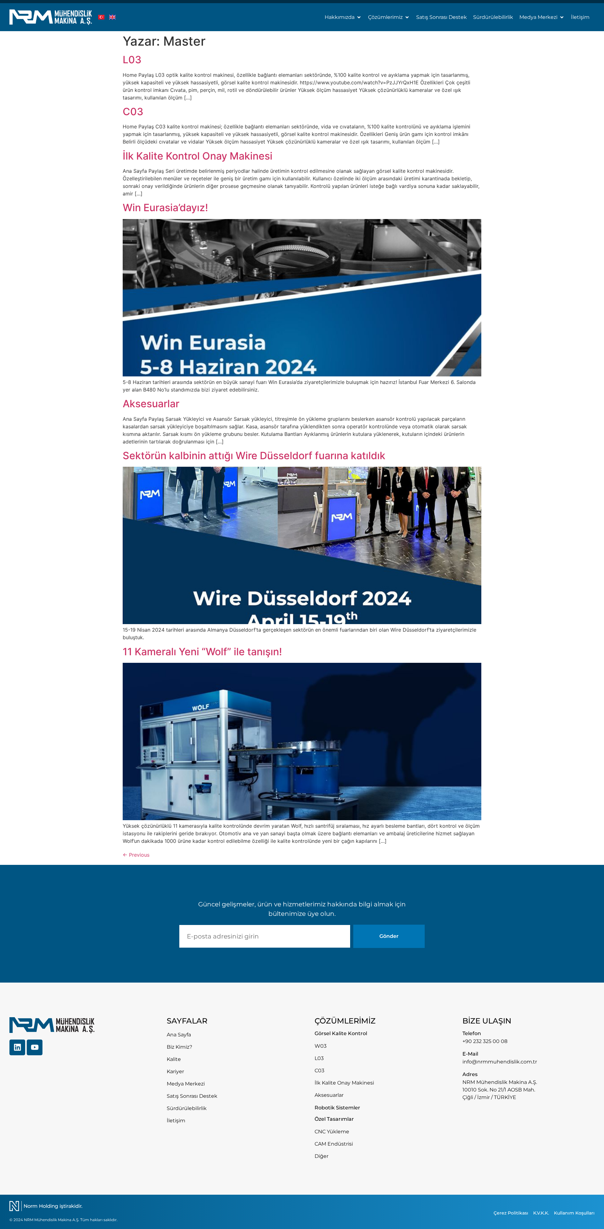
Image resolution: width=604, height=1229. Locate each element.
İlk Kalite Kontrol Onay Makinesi (197, 156)
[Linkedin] (17, 1047)
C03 (133, 111)
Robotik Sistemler (337, 1108)
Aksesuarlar (151, 403)
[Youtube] (34, 1047)
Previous (136, 855)
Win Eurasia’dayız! (165, 207)
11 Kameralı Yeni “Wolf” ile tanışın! (202, 652)
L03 (132, 60)
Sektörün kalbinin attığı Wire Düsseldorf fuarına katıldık (254, 455)
